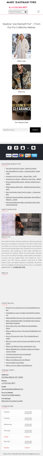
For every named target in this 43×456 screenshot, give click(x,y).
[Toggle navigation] (38, 11)
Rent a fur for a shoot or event (12, 401)
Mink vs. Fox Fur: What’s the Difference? (19, 365)
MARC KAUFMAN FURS (21, 2)
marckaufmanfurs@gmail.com (12, 389)
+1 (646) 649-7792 (19, 267)
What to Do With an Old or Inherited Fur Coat (21, 346)
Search (35, 130)
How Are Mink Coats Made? (15, 362)
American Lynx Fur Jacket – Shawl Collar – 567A (21, 176)
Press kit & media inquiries (11, 395)
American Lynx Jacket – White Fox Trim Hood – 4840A (23, 179)
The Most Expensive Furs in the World (18, 354)
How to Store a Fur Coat (14, 357)
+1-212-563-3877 (19, 7)
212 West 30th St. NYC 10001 (12, 377)
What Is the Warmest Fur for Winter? (18, 360)
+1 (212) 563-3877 (8, 383)
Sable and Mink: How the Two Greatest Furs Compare (23, 318)
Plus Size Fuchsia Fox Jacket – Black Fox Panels (21, 168)
